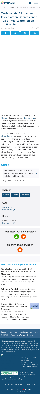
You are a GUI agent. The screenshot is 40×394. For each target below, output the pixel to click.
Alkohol (23, 7)
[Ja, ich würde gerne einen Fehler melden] (20, 249)
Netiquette (33, 332)
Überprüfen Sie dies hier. (29, 366)
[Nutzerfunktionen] (30, 3)
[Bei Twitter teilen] (15, 33)
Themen (11, 7)
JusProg (19, 379)
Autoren (14, 335)
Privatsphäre (30, 385)
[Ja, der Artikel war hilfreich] (16, 236)
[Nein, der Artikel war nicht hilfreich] (23, 236)
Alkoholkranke (7, 136)
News (3, 7)
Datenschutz (19, 385)
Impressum (9, 385)
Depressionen (29, 118)
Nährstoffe (25, 195)
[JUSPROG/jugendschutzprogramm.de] (9, 373)
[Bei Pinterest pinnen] (24, 33)
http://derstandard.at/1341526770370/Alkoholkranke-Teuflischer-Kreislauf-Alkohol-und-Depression (19, 173)
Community (13, 332)
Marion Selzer (7, 207)
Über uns (5, 335)
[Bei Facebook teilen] (5, 33)
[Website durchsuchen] (24, 3)
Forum (4, 332)
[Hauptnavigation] (36, 3)
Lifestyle (15, 195)
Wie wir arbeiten (26, 335)
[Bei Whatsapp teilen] (34, 33)
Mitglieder (24, 332)
